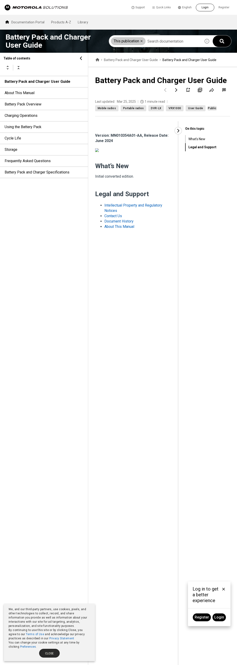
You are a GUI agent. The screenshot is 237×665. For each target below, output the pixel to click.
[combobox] (155, 41)
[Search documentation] (222, 41)
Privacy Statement (61, 638)
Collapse (18, 67)
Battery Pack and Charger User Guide (37, 81)
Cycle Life (13, 138)
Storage (11, 149)
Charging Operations (21, 115)
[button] (141, 41)
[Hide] (81, 58)
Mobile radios (107, 108)
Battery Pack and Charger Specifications (37, 172)
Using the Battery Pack (23, 127)
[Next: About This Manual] (176, 90)
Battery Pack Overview (23, 104)
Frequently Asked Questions (28, 161)
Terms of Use (35, 634)
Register (223, 7)
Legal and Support (202, 147)
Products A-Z (61, 22)
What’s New (196, 139)
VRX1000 (174, 108)
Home (97, 60)
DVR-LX (156, 108)
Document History (119, 221)
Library (83, 22)
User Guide (195, 108)
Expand (7, 67)
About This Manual (19, 93)
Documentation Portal (27, 22)
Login (205, 7)
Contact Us (113, 216)
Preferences (28, 646)
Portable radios (133, 108)
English (187, 7)
